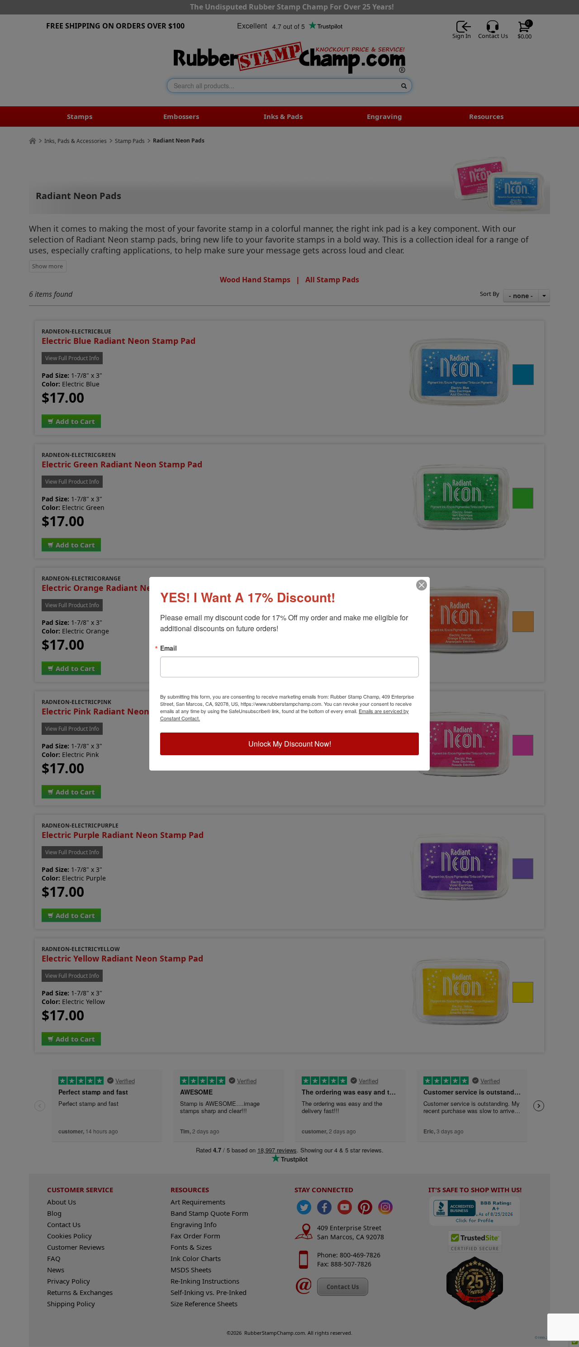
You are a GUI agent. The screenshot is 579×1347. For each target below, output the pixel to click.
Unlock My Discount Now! (289, 743)
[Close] (421, 585)
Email (168, 648)
